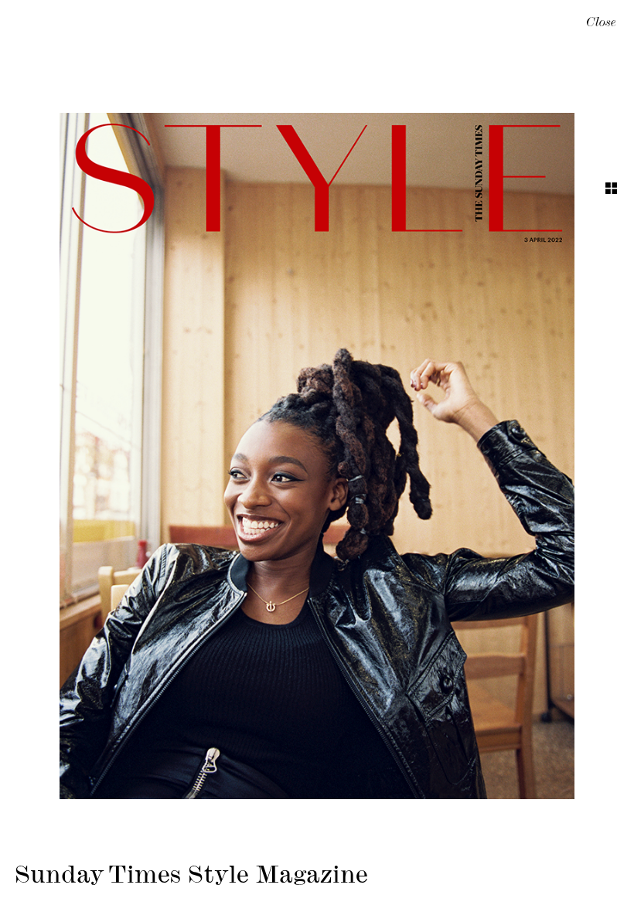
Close (601, 24)
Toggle (611, 188)
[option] (317, 456)
